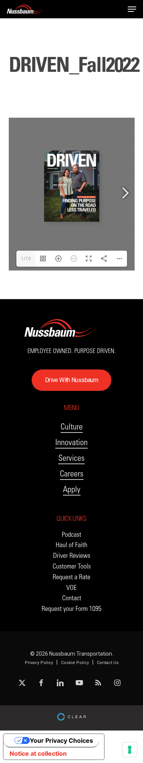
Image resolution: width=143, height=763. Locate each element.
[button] (132, 9)
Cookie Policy (75, 662)
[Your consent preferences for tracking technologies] (129, 749)
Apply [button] (71, 489)
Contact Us (108, 662)
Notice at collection (38, 753)
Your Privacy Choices (61, 740)
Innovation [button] (71, 442)
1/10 (26, 258)
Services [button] (71, 458)
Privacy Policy (39, 662)
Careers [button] (72, 473)
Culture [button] (72, 426)
